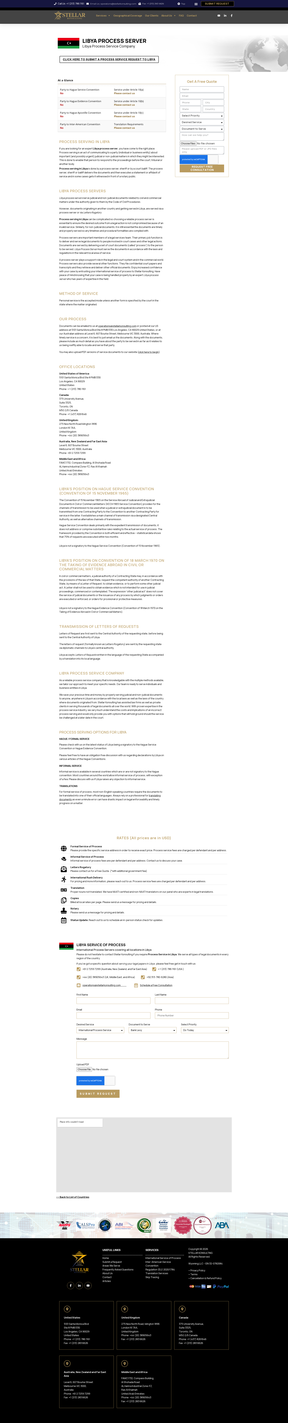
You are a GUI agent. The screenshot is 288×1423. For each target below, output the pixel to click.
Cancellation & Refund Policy (206, 1278)
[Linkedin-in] (79, 1285)
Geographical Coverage (127, 15)
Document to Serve (139, 1024)
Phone (158, 1009)
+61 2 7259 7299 (81, 1393)
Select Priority (188, 1024)
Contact (192, 15)
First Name (82, 994)
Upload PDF (82, 1064)
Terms (194, 1274)
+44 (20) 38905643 (140, 1335)
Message (81, 1039)
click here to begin (149, 352)
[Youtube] (88, 1285)
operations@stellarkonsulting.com (117, 326)
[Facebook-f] (70, 1285)
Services (101, 15)
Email (79, 1009)
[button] (196, 4)
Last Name (160, 994)
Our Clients (151, 15)
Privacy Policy (197, 1270)
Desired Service (85, 1024)
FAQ (181, 15)
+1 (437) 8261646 (196, 1339)
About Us (166, 15)
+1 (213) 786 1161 (81, 1339)
